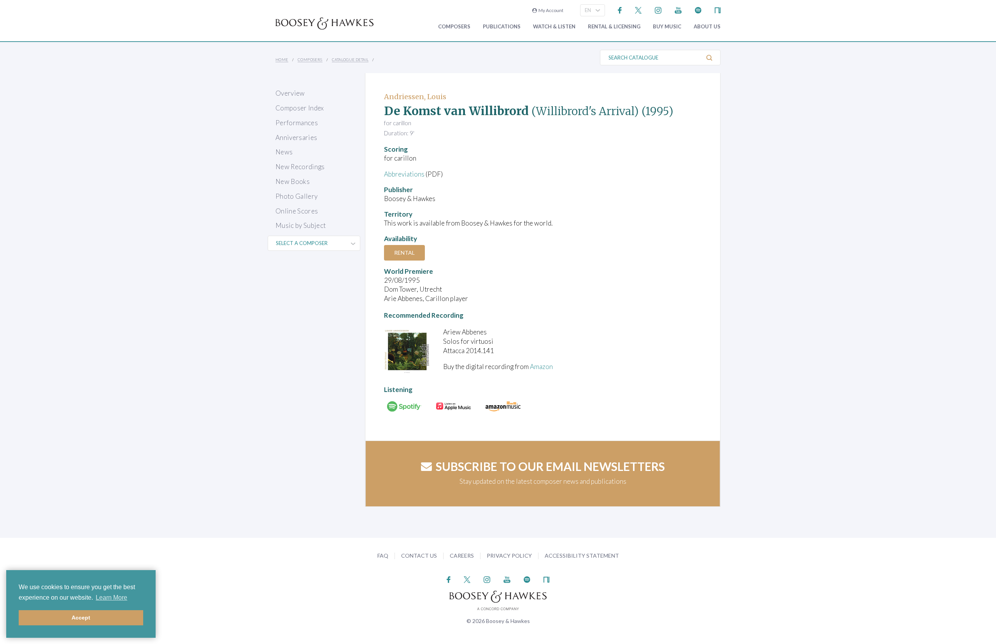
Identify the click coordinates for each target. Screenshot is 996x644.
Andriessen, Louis (415, 96)
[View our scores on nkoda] (718, 9)
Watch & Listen (554, 27)
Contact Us (419, 555)
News (284, 152)
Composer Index (299, 108)
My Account (550, 10)
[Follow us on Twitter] (638, 9)
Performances (296, 123)
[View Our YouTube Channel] (678, 9)
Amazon (541, 366)
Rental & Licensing (614, 27)
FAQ (382, 555)
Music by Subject (300, 225)
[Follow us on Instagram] (658, 9)
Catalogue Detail (350, 59)
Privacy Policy (509, 555)
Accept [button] (81, 617)
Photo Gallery (296, 196)
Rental (404, 252)
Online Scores (296, 211)
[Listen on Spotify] (698, 9)
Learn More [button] (111, 597)
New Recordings (300, 167)
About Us (707, 27)
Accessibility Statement (582, 555)
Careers (462, 555)
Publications (502, 27)
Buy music (667, 27)
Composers (454, 27)
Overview (290, 93)
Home (281, 59)
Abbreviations (404, 174)
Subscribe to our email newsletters (550, 466)
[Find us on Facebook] (620, 9)
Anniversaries (296, 137)
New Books (292, 181)
